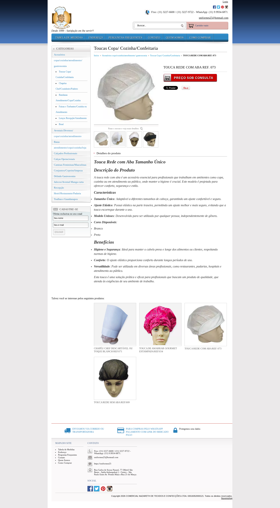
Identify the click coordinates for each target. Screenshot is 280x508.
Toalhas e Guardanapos (66, 199)
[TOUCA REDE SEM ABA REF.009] (115, 378)
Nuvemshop (226, 498)
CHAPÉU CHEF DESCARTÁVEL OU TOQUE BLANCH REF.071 (113, 350)
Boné (61, 124)
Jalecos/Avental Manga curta (69, 182)
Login (225, 1)
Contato (154, 37)
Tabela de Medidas (69, 37)
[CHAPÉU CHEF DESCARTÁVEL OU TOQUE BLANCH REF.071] (115, 324)
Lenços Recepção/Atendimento (73, 118)
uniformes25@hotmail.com (213, 17)
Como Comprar (200, 37)
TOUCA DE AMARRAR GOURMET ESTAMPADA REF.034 (158, 350)
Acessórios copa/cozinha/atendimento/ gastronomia (68, 60)
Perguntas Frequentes (125, 37)
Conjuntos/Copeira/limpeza (68, 170)
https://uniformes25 (102, 463)
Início (96, 55)
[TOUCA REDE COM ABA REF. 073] (206, 324)
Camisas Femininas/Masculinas (70, 164)
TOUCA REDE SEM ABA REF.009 (112, 402)
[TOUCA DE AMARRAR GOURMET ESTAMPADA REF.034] (160, 324)
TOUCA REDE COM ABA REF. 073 (203, 348)
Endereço (96, 37)
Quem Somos (175, 37)
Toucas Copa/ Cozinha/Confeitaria (165, 55)
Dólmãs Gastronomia (64, 176)
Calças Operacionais (64, 159)
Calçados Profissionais (65, 153)
